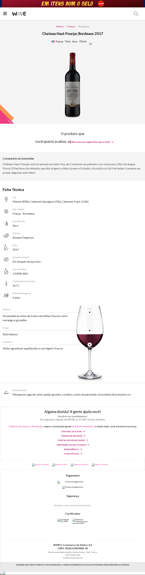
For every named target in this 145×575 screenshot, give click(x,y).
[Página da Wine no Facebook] (40, 464)
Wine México (71, 449)
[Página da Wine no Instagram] (79, 464)
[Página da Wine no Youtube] (100, 464)
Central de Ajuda (71, 431)
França (71, 26)
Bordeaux (84, 26)
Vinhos (60, 26)
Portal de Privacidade (71, 440)
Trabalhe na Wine (71, 436)
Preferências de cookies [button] (71, 445)
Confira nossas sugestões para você (89, 142)
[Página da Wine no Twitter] (59, 464)
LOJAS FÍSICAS (71, 453)
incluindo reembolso (83, 426)
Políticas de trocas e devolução (26, 426)
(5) (90, 43)
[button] (136, 13)
